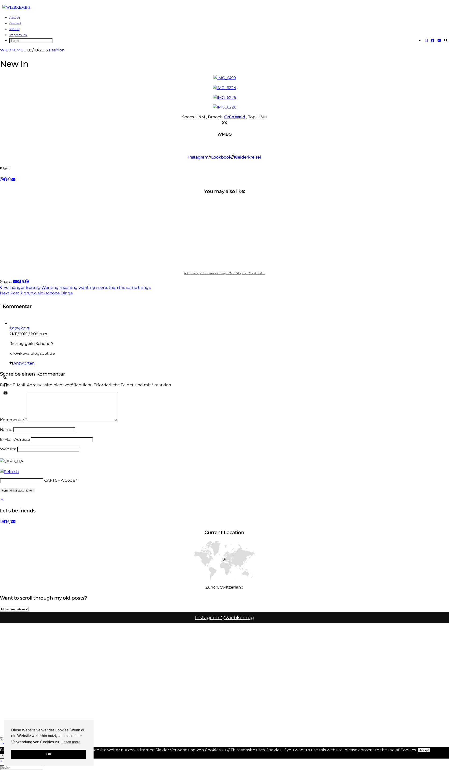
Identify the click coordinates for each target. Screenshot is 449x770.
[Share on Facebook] (19, 281)
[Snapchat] (9, 179)
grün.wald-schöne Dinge (36, 293)
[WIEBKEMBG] (16, 7)
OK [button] (48, 754)
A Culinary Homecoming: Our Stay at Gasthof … (224, 273)
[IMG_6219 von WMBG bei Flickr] (225, 78)
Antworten (24, 363)
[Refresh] (9, 471)
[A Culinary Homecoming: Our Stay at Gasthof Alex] (225, 233)
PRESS (14, 29)
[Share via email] (15, 281)
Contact (15, 23)
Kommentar (13, 419)
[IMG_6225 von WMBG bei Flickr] (224, 97)
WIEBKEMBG (13, 50)
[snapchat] (9, 521)
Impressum (18, 35)
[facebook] (5, 521)
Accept (424, 750)
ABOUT (14, 17)
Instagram (198, 157)
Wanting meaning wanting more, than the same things (77, 287)
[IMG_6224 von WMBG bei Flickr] (224, 87)
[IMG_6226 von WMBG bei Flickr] (224, 107)
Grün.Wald (234, 117)
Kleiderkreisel (247, 157)
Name (6, 429)
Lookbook (221, 157)
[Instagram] (426, 40)
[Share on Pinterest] (27, 281)
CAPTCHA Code (59, 480)
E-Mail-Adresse (15, 439)
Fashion (57, 50)
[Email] (439, 40)
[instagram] (2, 521)
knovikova (19, 328)
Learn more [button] (71, 742)
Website (8, 449)
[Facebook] (432, 40)
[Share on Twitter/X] (23, 281)
